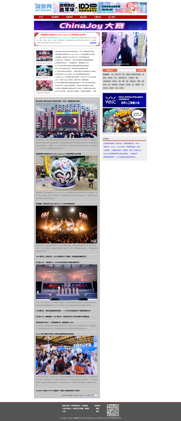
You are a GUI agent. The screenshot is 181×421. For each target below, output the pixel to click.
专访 (143, 84)
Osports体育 (121, 147)
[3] (80, 395)
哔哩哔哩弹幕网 (109, 157)
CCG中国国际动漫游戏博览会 (125, 157)
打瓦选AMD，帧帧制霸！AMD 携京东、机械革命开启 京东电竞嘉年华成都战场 (62, 316)
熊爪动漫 (119, 143)
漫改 (127, 81)
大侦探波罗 (122, 84)
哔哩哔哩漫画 (130, 147)
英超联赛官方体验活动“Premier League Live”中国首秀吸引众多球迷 (75, 54)
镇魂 (119, 81)
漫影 (137, 77)
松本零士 (121, 88)
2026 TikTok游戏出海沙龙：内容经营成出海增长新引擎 (72, 68)
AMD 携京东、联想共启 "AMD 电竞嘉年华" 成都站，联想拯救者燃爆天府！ (61, 256)
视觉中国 (107, 147)
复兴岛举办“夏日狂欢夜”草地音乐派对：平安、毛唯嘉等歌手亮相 (75, 51)
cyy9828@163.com (102, 418)
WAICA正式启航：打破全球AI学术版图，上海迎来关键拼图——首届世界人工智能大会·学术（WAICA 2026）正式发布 (77, 91)
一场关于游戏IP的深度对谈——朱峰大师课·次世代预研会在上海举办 (76, 71)
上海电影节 (131, 77)
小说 (112, 74)
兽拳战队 (128, 84)
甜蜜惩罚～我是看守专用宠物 (133, 74)
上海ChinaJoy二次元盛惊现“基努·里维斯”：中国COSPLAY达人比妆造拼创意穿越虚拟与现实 (77, 77)
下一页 (92, 395)
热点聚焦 (55, 17)
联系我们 (98, 405)
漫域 (138, 147)
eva (133, 84)
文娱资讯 (69, 17)
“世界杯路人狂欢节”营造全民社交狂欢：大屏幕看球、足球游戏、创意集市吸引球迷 (44, 63)
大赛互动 (97, 17)
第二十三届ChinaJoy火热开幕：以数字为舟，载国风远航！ (73, 80)
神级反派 (110, 77)
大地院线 (107, 150)
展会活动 (83, 17)
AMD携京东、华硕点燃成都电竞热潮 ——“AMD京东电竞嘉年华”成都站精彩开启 (63, 311)
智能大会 (114, 81)
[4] (82, 395)
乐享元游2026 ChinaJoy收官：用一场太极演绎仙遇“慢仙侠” (73, 74)
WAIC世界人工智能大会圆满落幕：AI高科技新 (118, 64)
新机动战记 (132, 81)
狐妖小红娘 (118, 74)
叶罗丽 (138, 81)
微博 (97, 408)
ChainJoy (105, 88)
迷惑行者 (111, 88)
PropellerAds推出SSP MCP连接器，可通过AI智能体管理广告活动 (58, 390)
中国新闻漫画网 (109, 143)
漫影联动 (137, 84)
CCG (115, 77)
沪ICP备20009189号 (114, 418)
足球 (109, 84)
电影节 (104, 77)
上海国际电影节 (116, 150)
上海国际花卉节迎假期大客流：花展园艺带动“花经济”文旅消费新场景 (44, 93)
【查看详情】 (93, 43)
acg (143, 74)
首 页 (41, 17)
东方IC (113, 147)
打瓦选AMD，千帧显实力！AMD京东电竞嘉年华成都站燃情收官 (75, 60)
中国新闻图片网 (128, 143)
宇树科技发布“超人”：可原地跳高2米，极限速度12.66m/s (72, 63)
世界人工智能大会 (135, 150)
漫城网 (125, 150)
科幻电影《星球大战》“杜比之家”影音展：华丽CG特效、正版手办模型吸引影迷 (44, 78)
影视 (143, 81)
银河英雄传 (114, 84)
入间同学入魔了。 (122, 77)
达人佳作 (111, 17)
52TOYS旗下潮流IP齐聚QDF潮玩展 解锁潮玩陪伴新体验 (72, 65)
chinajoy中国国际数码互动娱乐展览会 (116, 153)
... (84, 395)
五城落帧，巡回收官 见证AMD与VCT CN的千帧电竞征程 (72, 57)
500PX (137, 143)
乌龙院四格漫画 (107, 81)
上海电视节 (133, 153)
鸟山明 (104, 84)
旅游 (116, 88)
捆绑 (123, 81)
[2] (78, 395)
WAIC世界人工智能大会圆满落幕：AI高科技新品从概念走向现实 (75, 85)
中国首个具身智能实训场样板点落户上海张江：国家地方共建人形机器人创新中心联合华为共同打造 (77, 88)
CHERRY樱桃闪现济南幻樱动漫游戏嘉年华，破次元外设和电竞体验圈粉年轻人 (77, 82)
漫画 (123, 74)
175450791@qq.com (89, 418)
